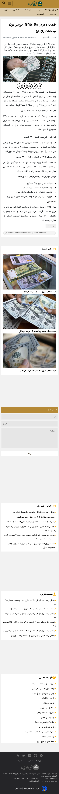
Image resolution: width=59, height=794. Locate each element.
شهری (6, 10)
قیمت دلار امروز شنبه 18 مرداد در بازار (39, 292)
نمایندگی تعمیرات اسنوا (44, 722)
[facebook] (24, 86)
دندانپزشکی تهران (47, 708)
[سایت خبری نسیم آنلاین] (35, 3)
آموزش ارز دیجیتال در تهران (43, 684)
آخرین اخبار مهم (45, 506)
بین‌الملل (27, 10)
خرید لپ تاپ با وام (46, 727)
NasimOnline (21, 779)
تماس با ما (29, 761)
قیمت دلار (50, 226)
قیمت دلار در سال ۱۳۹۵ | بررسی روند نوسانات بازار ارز (32, 28)
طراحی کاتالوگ (48, 698)
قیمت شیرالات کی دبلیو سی (43, 688)
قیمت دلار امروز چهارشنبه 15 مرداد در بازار (37, 331)
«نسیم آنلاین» (26, 774)
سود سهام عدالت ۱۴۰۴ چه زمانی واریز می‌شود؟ (36, 517)
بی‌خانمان (52, 14)
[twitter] (34, 86)
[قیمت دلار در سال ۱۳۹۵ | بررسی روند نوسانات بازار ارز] (29, 69)
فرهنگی (16, 10)
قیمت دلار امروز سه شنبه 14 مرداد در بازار (38, 371)
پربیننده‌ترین (46, 594)
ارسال (29, 453)
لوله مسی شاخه (48, 736)
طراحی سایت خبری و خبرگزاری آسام (27, 788)
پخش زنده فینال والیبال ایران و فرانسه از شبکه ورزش (33, 635)
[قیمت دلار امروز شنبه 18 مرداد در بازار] (29, 272)
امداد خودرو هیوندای (45, 741)
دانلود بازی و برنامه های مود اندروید (39, 732)
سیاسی (38, 10)
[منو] (9, 3)
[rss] (17, 755)
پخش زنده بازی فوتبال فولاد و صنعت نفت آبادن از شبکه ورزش (29, 630)
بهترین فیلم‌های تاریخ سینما (43, 693)
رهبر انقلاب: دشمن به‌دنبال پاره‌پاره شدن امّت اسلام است (31, 522)
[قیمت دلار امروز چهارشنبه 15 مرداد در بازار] (29, 311)
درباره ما (39, 761)
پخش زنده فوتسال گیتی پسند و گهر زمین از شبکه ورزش (32, 609)
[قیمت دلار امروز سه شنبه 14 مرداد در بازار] (29, 351)
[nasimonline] (29, 755)
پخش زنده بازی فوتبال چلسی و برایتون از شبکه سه (34, 512)
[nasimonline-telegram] (41, 755)
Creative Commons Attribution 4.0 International (43, 780)
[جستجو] (4, 3)
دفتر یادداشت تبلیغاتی (45, 712)
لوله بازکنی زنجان (47, 717)
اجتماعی (40, 14)
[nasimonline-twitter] (23, 755)
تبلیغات (19, 761)
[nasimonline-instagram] (35, 755)
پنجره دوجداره (48, 703)
